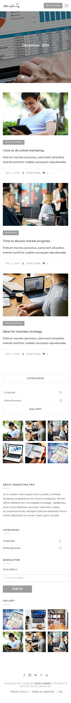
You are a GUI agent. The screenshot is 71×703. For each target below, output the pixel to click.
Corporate (11, 232)
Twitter (35, 675)
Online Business (14, 142)
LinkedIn (47, 675)
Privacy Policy (19, 692)
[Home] (23, 77)
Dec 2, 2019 (13, 173)
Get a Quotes (53, 6)
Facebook (24, 675)
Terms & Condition (43, 692)
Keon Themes (42, 683)
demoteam (33, 173)
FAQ (60, 692)
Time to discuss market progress (26, 241)
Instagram (30, 675)
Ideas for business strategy (22, 331)
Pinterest (41, 675)
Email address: (10, 570)
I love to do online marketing (23, 150)
